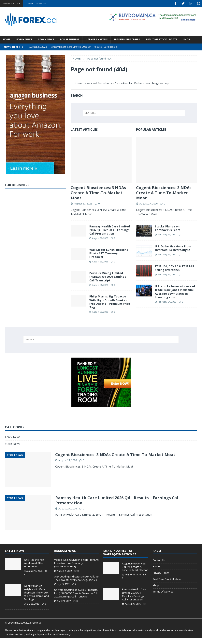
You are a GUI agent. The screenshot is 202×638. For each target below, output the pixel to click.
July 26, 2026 (32, 603)
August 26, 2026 (100, 261)
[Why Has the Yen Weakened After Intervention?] (13, 564)
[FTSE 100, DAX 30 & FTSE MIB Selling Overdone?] (144, 270)
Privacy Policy (11, 3)
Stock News (46, 39)
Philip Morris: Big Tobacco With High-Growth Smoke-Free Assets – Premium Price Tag (109, 301)
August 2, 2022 (64, 570)
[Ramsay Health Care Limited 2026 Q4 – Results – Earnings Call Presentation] (78, 231)
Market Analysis (96, 39)
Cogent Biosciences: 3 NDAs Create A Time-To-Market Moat (98, 193)
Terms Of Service (36, 3)
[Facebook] (175, 3)
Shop (186, 39)
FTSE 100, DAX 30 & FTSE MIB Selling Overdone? (174, 268)
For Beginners (69, 39)
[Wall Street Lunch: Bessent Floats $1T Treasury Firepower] (78, 254)
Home (6, 39)
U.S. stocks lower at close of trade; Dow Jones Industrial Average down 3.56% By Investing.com (175, 291)
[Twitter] (183, 3)
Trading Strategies (127, 39)
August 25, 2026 (100, 311)
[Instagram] (198, 3)
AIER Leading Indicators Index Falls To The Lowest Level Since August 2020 (76, 578)
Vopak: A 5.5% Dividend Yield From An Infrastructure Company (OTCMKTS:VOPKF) (76, 563)
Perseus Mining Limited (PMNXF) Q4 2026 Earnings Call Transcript (107, 276)
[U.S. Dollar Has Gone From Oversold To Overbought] (144, 251)
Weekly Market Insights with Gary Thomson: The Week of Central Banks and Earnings (36, 592)
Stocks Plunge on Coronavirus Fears (167, 228)
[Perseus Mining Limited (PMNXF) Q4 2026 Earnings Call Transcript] (78, 277)
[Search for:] (134, 113)
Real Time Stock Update (161, 39)
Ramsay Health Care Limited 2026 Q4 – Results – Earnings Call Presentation (109, 229)
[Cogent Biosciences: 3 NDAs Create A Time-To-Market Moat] (101, 160)
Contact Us (159, 560)
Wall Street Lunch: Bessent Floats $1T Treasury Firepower (108, 253)
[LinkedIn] (190, 3)
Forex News (24, 39)
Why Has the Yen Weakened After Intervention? (34, 563)
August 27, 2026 (83, 203)
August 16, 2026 (34, 570)
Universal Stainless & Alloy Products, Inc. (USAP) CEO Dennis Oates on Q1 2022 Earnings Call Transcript (76, 593)
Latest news (14, 551)
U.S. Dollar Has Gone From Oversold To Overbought (173, 248)
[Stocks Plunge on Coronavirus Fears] (144, 231)
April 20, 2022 (64, 600)
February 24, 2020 (167, 234)
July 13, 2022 (63, 584)
